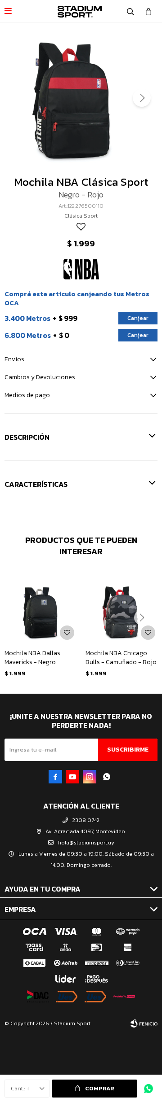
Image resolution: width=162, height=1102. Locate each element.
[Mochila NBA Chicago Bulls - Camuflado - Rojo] (122, 606)
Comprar (99, 1088)
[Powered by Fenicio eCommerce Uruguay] (144, 1023)
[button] (131, 11)
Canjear (137, 318)
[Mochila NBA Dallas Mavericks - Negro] (40, 606)
